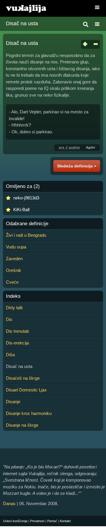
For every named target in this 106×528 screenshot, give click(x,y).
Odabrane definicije (27, 223)
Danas (9, 503)
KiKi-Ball (21, 209)
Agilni (90, 147)
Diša (10, 354)
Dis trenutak (17, 331)
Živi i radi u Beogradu (26, 235)
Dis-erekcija (17, 342)
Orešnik (13, 270)
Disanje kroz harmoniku (29, 413)
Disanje (13, 401)
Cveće (12, 282)
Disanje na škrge (22, 425)
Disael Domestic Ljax (26, 389)
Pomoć (52, 521)
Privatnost (37, 521)
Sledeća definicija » (76, 166)
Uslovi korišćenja (15, 521)
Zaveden (14, 258)
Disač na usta (22, 23)
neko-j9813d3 (26, 197)
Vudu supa (16, 246)
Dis (9, 319)
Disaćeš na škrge (23, 378)
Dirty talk (14, 307)
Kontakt (65, 521)
